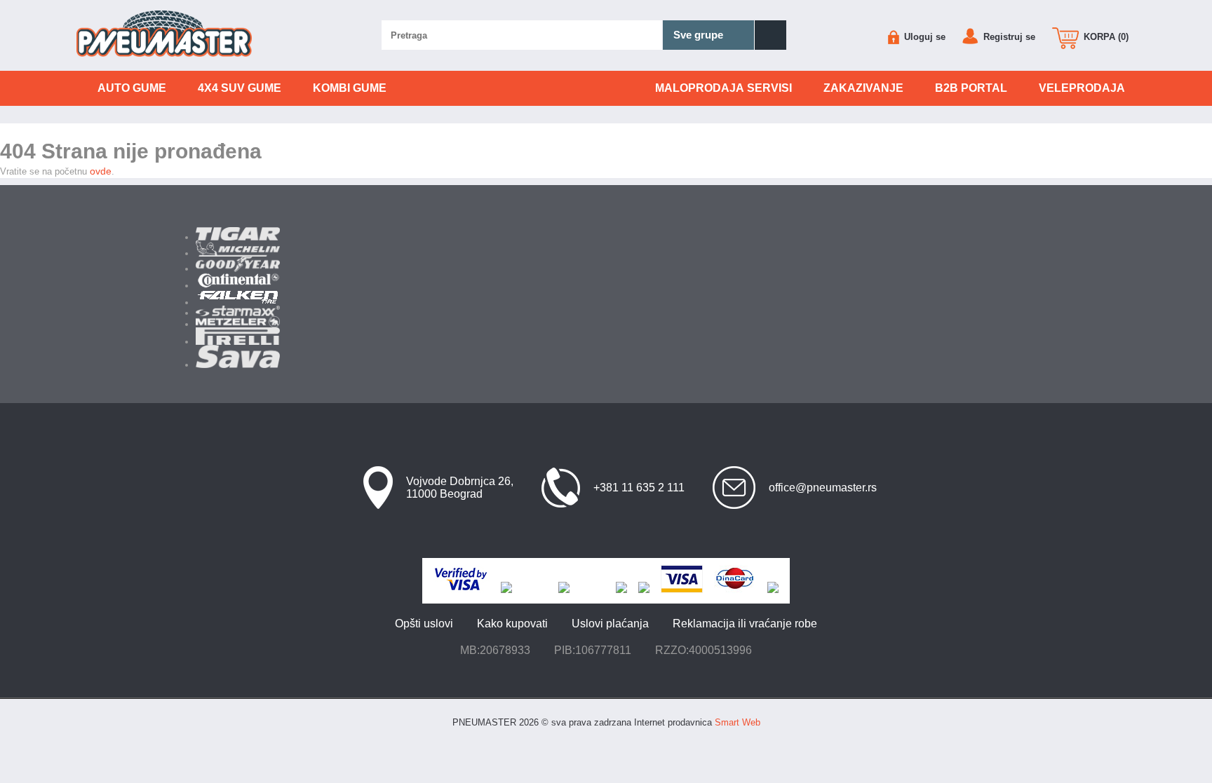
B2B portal (971, 88)
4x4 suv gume (239, 88)
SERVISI (723, 88)
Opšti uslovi (424, 623)
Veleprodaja (1082, 88)
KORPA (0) (1105, 37)
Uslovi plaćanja (610, 623)
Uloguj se (923, 37)
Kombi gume (349, 88)
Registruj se (1008, 37)
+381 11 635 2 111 (639, 487)
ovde (101, 171)
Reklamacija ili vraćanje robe (745, 623)
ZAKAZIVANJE (863, 88)
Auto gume (131, 88)
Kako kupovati (512, 623)
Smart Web (737, 722)
